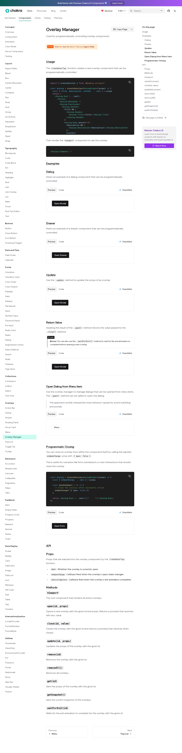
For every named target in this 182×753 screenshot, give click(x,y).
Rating (8, 340)
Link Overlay (11, 192)
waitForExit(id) (151, 110)
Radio (8, 335)
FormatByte (10, 631)
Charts (38, 18)
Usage (50, 61)
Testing (8, 56)
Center (8, 88)
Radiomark (10, 672)
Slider (7, 359)
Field (7, 296)
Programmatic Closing (60, 446)
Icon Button (10, 238)
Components (25, 18)
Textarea (9, 364)
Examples (52, 163)
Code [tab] (61, 190)
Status (8, 534)
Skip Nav (9, 682)
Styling (47, 18)
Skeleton (9, 524)
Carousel (9, 473)
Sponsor (109, 11)
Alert (7, 505)
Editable (9, 291)
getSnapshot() (151, 106)
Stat (7, 594)
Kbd (7, 182)
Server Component (14, 51)
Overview (9, 32)
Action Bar (10, 408)
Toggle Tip (10, 446)
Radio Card (10, 330)
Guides (63, 11)
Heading (9, 172)
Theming (58, 18)
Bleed (8, 73)
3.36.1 (120, 11)
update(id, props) (152, 89)
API (48, 546)
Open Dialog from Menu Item (64, 386)
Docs (29, 11)
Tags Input (10, 369)
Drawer (8, 417)
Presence (9, 662)
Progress (9, 519)
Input (7, 311)
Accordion (10, 463)
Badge (8, 556)
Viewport (148, 77)
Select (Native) (12, 349)
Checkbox (10, 272)
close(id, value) (151, 85)
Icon (7, 580)
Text (7, 216)
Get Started (10, 18)
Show (7, 677)
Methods (51, 587)
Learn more (117, 3)
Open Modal (60, 203)
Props (50, 554)
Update (51, 275)
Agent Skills (89, 46)
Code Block (10, 163)
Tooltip (8, 451)
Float (7, 102)
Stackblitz (127, 190)
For (6, 658)
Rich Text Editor (12, 211)
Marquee (9, 585)
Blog (53, 11)
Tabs (7, 492)
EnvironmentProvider (15, 653)
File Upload (10, 306)
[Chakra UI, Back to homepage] (14, 10)
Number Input (11, 315)
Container (9, 92)
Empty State (11, 510)
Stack (7, 136)
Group (8, 112)
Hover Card (10, 427)
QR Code (9, 590)
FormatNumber (12, 626)
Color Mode (10, 46)
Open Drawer (60, 255)
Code (7, 158)
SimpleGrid (10, 126)
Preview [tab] (51, 190)
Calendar (9, 260)
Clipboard (9, 565)
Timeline (9, 609)
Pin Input (9, 325)
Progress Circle (12, 514)
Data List (9, 575)
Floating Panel (11, 422)
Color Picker (10, 282)
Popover (9, 442)
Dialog (8, 413)
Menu (7, 432)
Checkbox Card (12, 277)
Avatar (8, 551)
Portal (8, 667)
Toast (7, 539)
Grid (7, 107)
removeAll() (149, 97)
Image (8, 570)
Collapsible (10, 478)
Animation (10, 41)
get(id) (147, 102)
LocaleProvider (12, 621)
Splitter (8, 131)
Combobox (10, 381)
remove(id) (149, 93)
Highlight (9, 177)
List (6, 197)
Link (7, 187)
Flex (7, 97)
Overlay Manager (13, 437)
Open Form (59, 526)
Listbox (8, 386)
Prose (8, 206)
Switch (8, 354)
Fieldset (8, 301)
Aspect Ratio (11, 68)
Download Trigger (13, 243)
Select (8, 391)
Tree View (9, 395)
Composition (11, 37)
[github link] (168, 10)
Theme (8, 691)
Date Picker (10, 255)
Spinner (8, 529)
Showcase (41, 11)
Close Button (11, 233)
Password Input (12, 320)
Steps (8, 488)
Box (7, 78)
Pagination (10, 483)
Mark (7, 201)
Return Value (54, 322)
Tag (7, 604)
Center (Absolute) (13, 83)
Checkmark (10, 643)
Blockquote (10, 153)
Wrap (7, 141)
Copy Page (122, 29)
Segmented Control (14, 344)
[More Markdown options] (131, 29)
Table (7, 599)
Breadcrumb (11, 468)
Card (7, 560)
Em (6, 167)
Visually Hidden (12, 687)
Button (8, 228)
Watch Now (160, 145)
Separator (10, 121)
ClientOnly (10, 648)
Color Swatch (11, 286)
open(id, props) (151, 81)
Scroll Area (10, 117)
